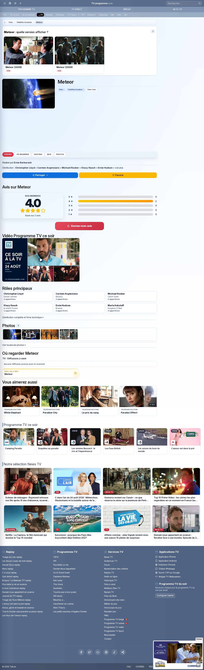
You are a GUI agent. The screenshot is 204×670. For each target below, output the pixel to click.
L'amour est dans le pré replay (16, 604)
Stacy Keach (88, 167)
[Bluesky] (98, 652)
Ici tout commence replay (13, 588)
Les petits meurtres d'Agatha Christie (70, 611)
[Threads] (106, 652)
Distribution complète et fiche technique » (23, 317)
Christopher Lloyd (25, 167)
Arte (119, 15)
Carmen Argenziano (48, 167)
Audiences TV (110, 561)
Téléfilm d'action (24, 22)
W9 (125, 15)
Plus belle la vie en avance (14, 584)
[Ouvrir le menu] (4, 3)
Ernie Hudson (105, 167)
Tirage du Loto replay (12, 557)
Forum (107, 565)
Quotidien (57, 588)
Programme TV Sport (114, 631)
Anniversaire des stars (114, 600)
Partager (40, 175)
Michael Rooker (70, 167)
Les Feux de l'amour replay (14, 615)
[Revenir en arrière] (20, 3)
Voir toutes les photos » (14, 345)
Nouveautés (109, 635)
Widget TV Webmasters (170, 576)
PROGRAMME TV (26, 9)
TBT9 (55, 557)
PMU (106, 615)
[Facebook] (81, 652)
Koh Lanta (57, 580)
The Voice (58, 584)
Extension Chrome (167, 564)
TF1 (82, 15)
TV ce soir (14, 15)
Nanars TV (109, 592)
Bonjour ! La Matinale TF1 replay (16, 580)
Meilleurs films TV (112, 588)
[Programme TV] (4, 22)
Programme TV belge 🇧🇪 (115, 619)
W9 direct (57, 596)
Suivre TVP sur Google (169, 572)
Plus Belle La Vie (60, 565)
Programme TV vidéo (114, 627)
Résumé (8, 154)
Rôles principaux (17, 288)
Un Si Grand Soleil (61, 572)
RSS (151, 666)
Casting (38, 154)
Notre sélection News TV (22, 464)
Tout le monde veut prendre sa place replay (22, 611)
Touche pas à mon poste (64, 592)
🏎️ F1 (40, 15)
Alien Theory (59, 607)
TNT (5, 15)
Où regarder (23, 154)
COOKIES (140, 666)
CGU (129, 666)
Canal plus (103, 15)
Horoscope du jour (113, 607)
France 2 (91, 15)
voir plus (119, 167)
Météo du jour (110, 604)
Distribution (7, 167)
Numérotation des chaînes (116, 569)
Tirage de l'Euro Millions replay (16, 600)
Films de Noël (110, 596)
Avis (49, 154)
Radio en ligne (110, 576)
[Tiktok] (114, 652)
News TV (108, 557)
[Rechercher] (199, 3)
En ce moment (29, 15)
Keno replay (7, 569)
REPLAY (127, 9)
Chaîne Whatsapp (167, 569)
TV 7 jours (71, 15)
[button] (123, 652)
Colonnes (60, 15)
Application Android (168, 561)
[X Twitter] (89, 652)
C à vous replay (9, 572)
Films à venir (109, 584)
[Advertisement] (79, 130)
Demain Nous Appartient (64, 569)
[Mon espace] (10, 3)
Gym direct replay (10, 576)
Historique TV (110, 580)
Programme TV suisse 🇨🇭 (115, 623)
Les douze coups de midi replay (17, 561)
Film (11, 22)
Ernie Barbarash (23, 162)
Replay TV (109, 572)
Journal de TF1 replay (12, 596)
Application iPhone (167, 557)
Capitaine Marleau (61, 576)
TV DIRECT (76, 9)
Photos (60, 154)
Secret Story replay (11, 565)
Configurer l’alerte (165, 595)
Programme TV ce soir (21, 425)
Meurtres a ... (59, 600)
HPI (54, 561)
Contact (107, 639)
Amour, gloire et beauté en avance (18, 607)
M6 (112, 15)
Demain (49, 15)
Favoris (119, 175)
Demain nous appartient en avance (18, 592)
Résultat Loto (110, 611)
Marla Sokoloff (116, 305)
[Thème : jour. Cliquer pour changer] (15, 3)
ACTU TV (177, 9)
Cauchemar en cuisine (63, 604)
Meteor (39, 22)
